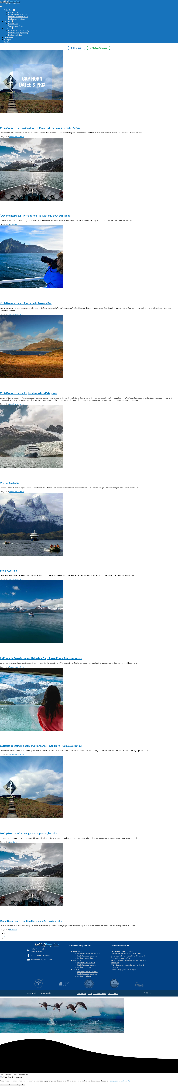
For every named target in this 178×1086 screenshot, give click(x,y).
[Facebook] (144, 993)
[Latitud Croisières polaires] (10, 4)
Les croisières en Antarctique (88, 953)
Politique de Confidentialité (119, 1081)
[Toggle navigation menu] (1, 6)
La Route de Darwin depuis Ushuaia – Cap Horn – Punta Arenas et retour (41, 658)
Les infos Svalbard (84, 976)
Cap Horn (13, 842)
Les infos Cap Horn (84, 967)
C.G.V (90, 994)
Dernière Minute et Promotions (123, 951)
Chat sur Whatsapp (99, 48)
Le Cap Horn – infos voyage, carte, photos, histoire (28, 833)
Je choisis (12, 1085)
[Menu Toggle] (14, 10)
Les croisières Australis (86, 963)
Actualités (13, 224)
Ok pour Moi (20, 1085)
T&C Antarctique (99, 994)
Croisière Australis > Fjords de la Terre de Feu (26, 303)
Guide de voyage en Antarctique (123, 969)
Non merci (4, 1085)
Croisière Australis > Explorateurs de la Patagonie (28, 393)
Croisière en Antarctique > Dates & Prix (126, 953)
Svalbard (76, 969)
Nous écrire (77, 48)
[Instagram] (147, 993)
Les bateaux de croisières (87, 956)
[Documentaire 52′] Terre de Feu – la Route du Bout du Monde (35, 215)
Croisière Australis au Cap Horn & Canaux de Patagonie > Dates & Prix (40, 128)
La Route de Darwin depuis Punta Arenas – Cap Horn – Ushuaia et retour (41, 745)
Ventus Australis (9, 483)
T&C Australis (113, 994)
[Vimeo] (150, 993)
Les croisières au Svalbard (87, 972)
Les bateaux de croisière (86, 965)
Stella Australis (8, 570)
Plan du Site (81, 994)
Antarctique (77, 951)
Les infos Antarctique (85, 958)
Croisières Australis (16, 137)
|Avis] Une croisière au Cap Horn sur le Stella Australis (31, 920)
